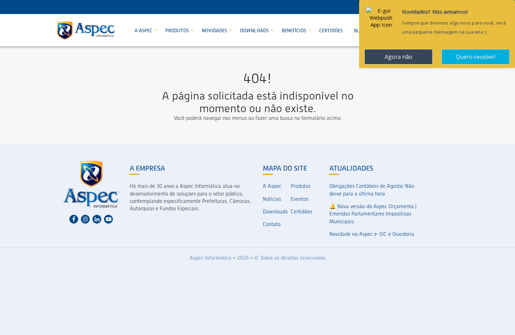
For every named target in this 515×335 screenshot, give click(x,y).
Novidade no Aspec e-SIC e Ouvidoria (371, 234)
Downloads (255, 30)
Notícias (272, 199)
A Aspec (144, 30)
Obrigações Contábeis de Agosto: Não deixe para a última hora (371, 190)
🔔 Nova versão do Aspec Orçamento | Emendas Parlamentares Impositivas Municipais (373, 214)
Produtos (177, 30)
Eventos (299, 199)
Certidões (331, 30)
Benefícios (294, 30)
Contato (272, 224)
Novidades (215, 30)
